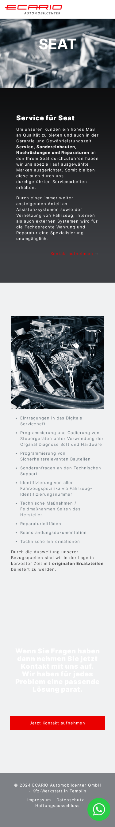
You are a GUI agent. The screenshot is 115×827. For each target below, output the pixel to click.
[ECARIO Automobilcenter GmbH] (33, 9)
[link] (57, 362)
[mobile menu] (103, 9)
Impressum (39, 799)
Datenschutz (70, 799)
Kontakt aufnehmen (72, 253)
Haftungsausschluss (57, 805)
